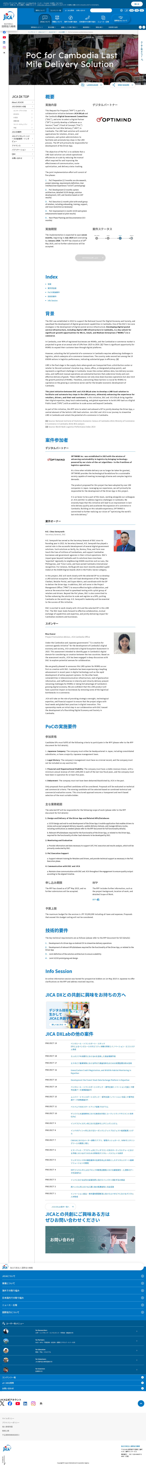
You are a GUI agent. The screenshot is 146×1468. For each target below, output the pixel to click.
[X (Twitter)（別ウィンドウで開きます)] (2, 1403)
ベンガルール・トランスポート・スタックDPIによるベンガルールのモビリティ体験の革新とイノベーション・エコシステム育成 (103, 1046)
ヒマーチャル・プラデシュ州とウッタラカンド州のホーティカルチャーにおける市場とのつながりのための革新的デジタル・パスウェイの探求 (102, 1151)
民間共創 (16, 121)
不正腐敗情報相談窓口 (10, 1435)
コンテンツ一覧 (55, 10)
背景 (49, 284)
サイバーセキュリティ (20, 124)
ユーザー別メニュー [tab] (15, 1323)
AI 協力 (16, 117)
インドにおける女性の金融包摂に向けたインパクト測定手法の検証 (98, 1180)
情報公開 (5, 1430)
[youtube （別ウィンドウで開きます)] (18, 1403)
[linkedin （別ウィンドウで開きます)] (25, 1403)
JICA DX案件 (17, 132)
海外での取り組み (10, 1290)
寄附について (40, 10)
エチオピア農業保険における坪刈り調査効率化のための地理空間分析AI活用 (101, 1063)
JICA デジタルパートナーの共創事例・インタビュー (21, 139)
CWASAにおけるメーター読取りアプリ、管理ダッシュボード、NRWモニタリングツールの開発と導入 (103, 1142)
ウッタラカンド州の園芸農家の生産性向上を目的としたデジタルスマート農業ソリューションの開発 (102, 1161)
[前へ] (140, 27)
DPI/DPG (16, 114)
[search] (101, 10)
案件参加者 (52, 288)
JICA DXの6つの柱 (19, 106)
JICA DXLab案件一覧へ (60, 1207)
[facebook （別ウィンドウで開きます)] (10, 1403)
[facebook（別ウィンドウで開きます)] (4, 32)
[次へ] (144, 27)
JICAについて (8, 1276)
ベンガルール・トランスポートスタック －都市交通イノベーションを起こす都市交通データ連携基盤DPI (102, 1088)
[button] (91, 85)
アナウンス (16, 145)
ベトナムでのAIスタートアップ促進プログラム (89, 1106)
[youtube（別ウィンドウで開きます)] (4, 37)
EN (131, 10)
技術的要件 (52, 296)
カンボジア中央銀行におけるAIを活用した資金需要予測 (93, 1056)
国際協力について (10, 1312)
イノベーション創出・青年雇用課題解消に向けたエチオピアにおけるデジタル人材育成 (102, 1195)
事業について (8, 1283)
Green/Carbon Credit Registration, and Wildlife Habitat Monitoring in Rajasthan (101, 1071)
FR (137, 10)
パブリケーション (19, 149)
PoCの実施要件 (54, 292)
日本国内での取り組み (13, 1297)
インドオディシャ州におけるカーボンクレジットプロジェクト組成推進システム (102, 1132)
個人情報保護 (7, 1426)
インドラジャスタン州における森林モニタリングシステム (94, 1123)
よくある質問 (69, 10)
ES (142, 10)
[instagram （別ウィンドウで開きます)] (33, 1403)
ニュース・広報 (9, 1305)
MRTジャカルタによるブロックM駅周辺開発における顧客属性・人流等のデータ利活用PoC (102, 1171)
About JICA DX (17, 102)
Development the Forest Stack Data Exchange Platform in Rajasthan (100, 1080)
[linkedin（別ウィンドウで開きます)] (4, 42)
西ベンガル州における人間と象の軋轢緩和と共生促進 (92, 1186)
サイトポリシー (8, 1418)
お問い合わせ (80, 10)
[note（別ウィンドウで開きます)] (4, 52)
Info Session (52, 300)
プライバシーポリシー (44, 5)
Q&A (13, 154)
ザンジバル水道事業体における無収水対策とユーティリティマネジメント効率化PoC (102, 1115)
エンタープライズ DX (20, 111)
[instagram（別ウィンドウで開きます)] (4, 47)
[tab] (121, 10)
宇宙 (15, 128)
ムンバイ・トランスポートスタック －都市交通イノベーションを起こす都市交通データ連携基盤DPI (102, 1098)
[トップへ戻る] (141, 1403)
